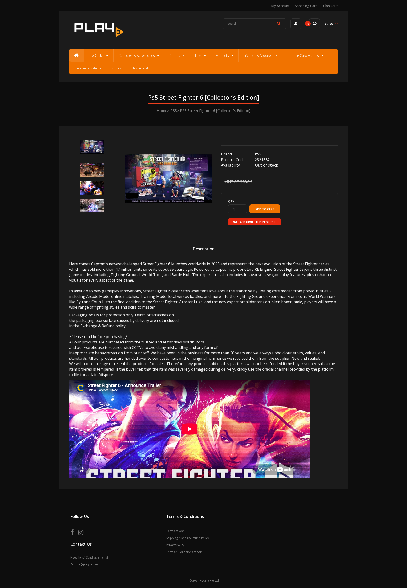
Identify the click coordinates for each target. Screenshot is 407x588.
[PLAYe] (97, 38)
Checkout (330, 6)
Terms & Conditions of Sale (184, 552)
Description (204, 248)
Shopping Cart (306, 6)
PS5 (173, 110)
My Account (280, 6)
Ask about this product (257, 222)
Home (162, 110)
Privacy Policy (175, 545)
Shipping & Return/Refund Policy (187, 538)
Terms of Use (175, 531)
